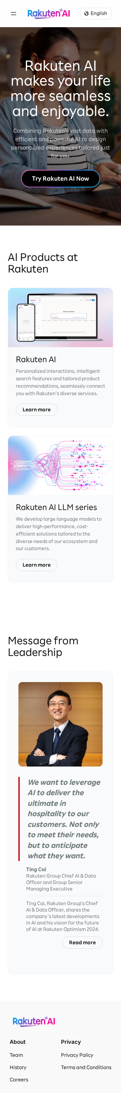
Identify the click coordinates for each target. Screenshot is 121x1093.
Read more (82, 942)
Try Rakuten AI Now (60, 178)
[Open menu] (13, 13)
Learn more (37, 409)
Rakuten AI (49, 13)
